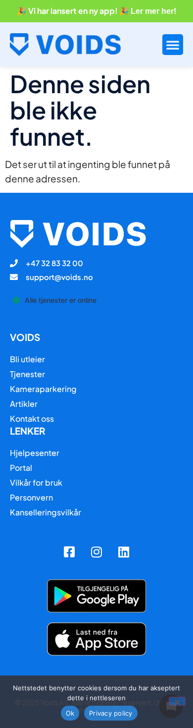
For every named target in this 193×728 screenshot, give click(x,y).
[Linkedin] (123, 552)
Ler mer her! (153, 11)
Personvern (31, 497)
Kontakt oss (32, 418)
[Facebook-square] (69, 552)
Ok (70, 713)
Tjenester (27, 374)
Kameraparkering (43, 389)
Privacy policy (111, 713)
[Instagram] (96, 552)
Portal (21, 467)
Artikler (24, 403)
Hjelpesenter (34, 453)
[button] (172, 44)
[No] (177, 701)
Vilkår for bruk (36, 482)
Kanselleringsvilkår (45, 512)
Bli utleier (27, 359)
